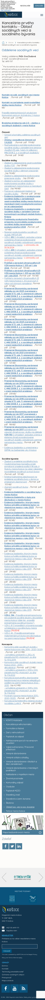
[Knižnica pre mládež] (33, 900)
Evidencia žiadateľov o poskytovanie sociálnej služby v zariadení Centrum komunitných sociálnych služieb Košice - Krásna (23, 213)
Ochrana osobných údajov (13, 974)
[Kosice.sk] (11, 15)
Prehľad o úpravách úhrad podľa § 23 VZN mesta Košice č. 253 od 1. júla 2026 (22, 265)
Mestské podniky (22, 891)
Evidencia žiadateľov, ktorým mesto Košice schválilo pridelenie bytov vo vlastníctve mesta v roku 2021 (22, 546)
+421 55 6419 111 (12, 928)
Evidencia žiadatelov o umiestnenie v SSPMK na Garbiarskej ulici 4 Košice (21, 448)
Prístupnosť (6, 977)
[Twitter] (12, 846)
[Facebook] (5, 846)
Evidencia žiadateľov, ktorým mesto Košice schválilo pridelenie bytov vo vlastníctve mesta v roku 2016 (20, 597)
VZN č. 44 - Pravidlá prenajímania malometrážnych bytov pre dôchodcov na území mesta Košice (22, 636)
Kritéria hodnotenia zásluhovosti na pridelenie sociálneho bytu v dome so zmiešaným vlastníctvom (21, 479)
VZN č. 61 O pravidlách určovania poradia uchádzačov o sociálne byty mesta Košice (23, 628)
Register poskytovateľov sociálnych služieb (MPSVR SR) (20, 233)
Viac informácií (6, 10)
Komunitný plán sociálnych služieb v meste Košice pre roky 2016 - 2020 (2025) (23, 648)
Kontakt (5, 969)
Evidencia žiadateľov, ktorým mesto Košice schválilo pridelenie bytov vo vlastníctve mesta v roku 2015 (20, 607)
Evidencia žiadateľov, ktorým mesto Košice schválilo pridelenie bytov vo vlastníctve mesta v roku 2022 (22, 536)
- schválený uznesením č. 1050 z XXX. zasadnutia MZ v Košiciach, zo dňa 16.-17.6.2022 (21, 672)
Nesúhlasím (25, 6)
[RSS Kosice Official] (23, 988)
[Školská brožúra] (23, 877)
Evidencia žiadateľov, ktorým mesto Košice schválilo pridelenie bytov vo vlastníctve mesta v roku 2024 (22, 515)
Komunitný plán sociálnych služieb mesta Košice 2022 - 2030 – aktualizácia (23, 665)
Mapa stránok (7, 980)
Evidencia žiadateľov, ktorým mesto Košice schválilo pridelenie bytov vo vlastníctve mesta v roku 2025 (22, 505)
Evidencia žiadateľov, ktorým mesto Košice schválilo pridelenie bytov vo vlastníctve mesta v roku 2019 (20, 566)
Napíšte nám (11, 930)
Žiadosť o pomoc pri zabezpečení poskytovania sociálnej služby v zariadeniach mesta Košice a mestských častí (23, 185)
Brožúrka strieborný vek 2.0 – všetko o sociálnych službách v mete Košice (21, 124)
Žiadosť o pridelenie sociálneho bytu (21, 461)
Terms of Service (13, 957)
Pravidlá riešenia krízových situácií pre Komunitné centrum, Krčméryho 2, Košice (21, 114)
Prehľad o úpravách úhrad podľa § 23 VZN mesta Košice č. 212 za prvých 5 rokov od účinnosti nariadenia (21, 281)
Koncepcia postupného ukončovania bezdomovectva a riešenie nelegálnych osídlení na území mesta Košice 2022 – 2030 (22, 681)
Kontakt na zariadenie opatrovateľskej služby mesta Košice (21, 103)
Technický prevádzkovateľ (12, 972)
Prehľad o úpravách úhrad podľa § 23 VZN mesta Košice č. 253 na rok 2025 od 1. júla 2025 (22, 273)
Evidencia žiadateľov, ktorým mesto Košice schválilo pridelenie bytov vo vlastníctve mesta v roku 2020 (20, 556)
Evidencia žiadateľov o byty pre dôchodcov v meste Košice (19, 498)
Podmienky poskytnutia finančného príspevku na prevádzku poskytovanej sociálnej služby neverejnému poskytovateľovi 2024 (23, 223)
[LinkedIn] (19, 846)
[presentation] (4, 877)
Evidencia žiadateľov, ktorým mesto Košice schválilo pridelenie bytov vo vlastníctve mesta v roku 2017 (20, 587)
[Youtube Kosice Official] (14, 988)
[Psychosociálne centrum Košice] (12, 900)
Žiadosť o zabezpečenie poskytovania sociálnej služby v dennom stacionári (22, 169)
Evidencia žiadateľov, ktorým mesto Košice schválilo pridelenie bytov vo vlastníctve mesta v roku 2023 (22, 525)
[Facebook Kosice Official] (6, 988)
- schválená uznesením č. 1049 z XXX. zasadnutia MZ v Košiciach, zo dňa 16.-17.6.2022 (21, 690)
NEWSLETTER (7, 935)
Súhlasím (39, 6)
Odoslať (6, 951)
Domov (5, 966)
